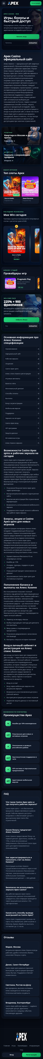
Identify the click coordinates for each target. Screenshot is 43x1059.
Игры (14, 1046)
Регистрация (36, 3)
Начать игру (21, 36)
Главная (7, 1046)
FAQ (21, 1050)
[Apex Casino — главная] (13, 3)
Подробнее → (9, 141)
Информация (34, 1046)
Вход (12, 1055)
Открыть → (8, 161)
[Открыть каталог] (4, 3)
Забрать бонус (21, 320)
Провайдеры (22, 1046)
